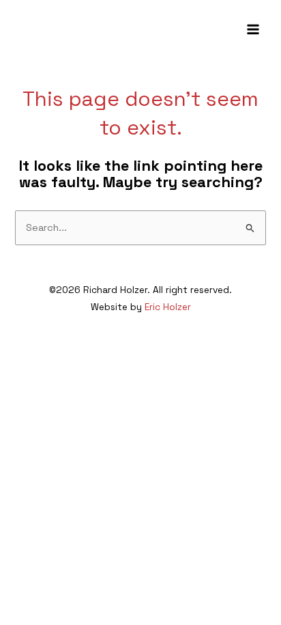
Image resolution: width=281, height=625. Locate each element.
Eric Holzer (168, 307)
